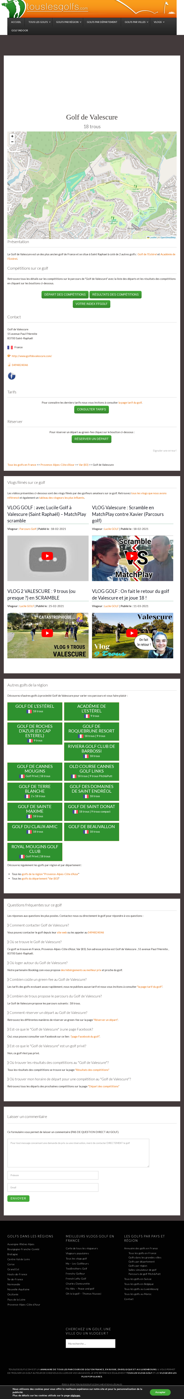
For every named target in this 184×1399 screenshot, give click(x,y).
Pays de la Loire (16, 1299)
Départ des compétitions (65, 294)
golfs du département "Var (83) (40, 878)
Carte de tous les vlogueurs (82, 1248)
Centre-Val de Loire (18, 1259)
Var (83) (83, 464)
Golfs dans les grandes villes (145, 1257)
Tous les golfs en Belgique (139, 1283)
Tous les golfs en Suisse (138, 1278)
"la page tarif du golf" (149, 986)
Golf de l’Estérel (147, 254)
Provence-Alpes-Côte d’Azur (57, 464)
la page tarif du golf (130, 402)
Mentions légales (111, 1384)
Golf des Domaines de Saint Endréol (91, 789)
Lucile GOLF (111, 528)
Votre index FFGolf (91, 303)
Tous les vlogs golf (76, 1258)
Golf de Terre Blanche (35, 789)
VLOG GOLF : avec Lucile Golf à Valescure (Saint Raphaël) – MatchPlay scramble (46, 514)
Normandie (13, 1284)
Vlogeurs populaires (77, 1253)
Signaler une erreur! (165, 450)
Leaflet (153, 237)
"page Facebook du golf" (85, 1036)
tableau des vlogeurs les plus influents (61, 497)
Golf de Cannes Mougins (35, 768)
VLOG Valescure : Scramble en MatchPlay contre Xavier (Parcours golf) (128, 514)
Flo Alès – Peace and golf (80, 1288)
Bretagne (12, 1254)
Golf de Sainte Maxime (35, 809)
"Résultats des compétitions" (92, 1069)
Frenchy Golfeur (75, 1273)
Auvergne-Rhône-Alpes (20, 1244)
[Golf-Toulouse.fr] (89, 8)
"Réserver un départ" (105, 1019)
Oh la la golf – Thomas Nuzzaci (83, 1293)
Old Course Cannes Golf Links (91, 768)
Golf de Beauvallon (91, 826)
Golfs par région (137, 1265)
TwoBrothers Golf (76, 1268)
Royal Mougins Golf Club (35, 849)
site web (62, 932)
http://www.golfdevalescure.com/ (32, 356)
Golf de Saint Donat (91, 806)
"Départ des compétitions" (103, 1086)
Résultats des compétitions (115, 294)
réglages (75, 1395)
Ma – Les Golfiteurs (77, 1263)
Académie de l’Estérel (91, 708)
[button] (12, 136)
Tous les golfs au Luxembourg (141, 1288)
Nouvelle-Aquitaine (18, 1289)
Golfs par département (141, 1261)
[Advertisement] (92, 86)
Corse (11, 1264)
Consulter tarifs (91, 409)
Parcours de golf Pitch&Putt (144, 1273)
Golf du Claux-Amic (35, 826)
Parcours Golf (27, 528)
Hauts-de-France (17, 1274)
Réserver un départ (92, 438)
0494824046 (20, 364)
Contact (129, 1298)
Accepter (160, 1392)
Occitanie (13, 1294)
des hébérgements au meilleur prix (81, 970)
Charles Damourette (78, 1283)
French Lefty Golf (76, 1278)
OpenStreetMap (168, 237)
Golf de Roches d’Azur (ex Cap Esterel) (34, 731)
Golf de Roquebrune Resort (91, 728)
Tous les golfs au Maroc (138, 1293)
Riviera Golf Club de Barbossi (91, 748)
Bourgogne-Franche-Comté (23, 1249)
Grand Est (13, 1269)
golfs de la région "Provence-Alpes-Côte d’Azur (50, 874)
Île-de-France (15, 1279)
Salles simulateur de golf (142, 1269)
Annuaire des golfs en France (141, 1248)
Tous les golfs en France (21, 464)
